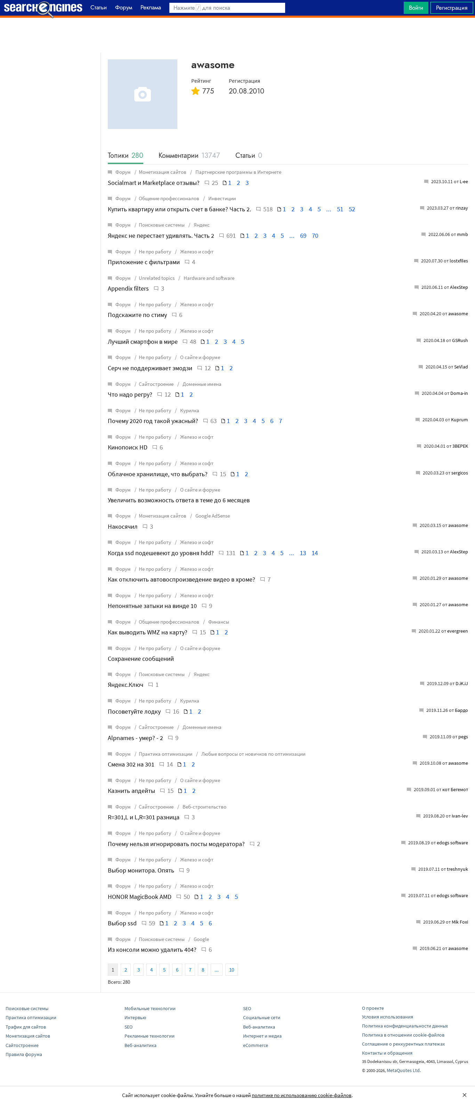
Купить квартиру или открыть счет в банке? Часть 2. (179, 209)
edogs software (452, 842)
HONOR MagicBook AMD (139, 897)
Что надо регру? (130, 394)
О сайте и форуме (199, 357)
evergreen (457, 631)
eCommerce (255, 1045)
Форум (123, 172)
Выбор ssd (122, 923)
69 (303, 235)
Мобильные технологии (150, 1008)
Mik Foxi (460, 922)
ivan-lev (460, 816)
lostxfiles (459, 261)
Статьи (248, 156)
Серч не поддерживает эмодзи (150, 368)
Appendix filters (128, 288)
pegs (463, 736)
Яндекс (201, 224)
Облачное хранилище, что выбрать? (158, 474)
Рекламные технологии (149, 1036)
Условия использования (387, 1017)
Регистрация (451, 7)
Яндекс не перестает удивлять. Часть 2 (161, 236)
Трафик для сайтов (26, 1027)
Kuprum (459, 419)
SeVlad (461, 367)
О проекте (373, 1008)
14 (315, 553)
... (328, 209)
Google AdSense (212, 515)
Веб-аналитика (140, 1045)
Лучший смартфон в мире (143, 342)
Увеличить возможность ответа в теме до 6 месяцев (179, 500)
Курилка (189, 410)
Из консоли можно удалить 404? (152, 949)
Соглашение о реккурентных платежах (403, 1044)
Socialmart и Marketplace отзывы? (154, 183)
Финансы (218, 621)
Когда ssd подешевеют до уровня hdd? (161, 553)
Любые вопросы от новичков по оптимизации (252, 753)
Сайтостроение (156, 384)
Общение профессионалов (169, 198)
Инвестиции (221, 198)
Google (201, 939)
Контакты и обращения (387, 1053)
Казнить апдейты (131, 791)
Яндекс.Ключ (125, 685)
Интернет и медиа (262, 1036)
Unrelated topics (157, 278)
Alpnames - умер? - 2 (135, 738)
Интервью (135, 1017)
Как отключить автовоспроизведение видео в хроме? (181, 579)
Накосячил (123, 526)
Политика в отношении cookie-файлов (403, 1035)
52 (352, 209)
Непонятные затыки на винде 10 (152, 606)
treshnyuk (457, 869)
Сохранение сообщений (141, 659)
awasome (458, 313)
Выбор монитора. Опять (141, 870)
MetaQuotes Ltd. (404, 1070)
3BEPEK (460, 446)
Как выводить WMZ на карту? (147, 632)
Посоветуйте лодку (134, 711)
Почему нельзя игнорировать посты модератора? (176, 844)
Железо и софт (196, 251)
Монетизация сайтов (162, 172)
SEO (128, 1027)
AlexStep (459, 287)
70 (315, 235)
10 (231, 969)
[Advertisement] (237, 35)
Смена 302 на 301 (131, 764)
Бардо (461, 710)
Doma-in (459, 393)
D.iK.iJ (462, 683)
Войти (416, 7)
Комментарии (189, 156)
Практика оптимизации (165, 753)
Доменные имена (202, 384)
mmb (462, 234)
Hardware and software (208, 278)
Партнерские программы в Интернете (237, 172)
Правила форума (24, 1054)
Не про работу (155, 251)
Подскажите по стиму (137, 315)
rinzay (462, 208)
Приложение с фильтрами (144, 262)
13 (303, 553)
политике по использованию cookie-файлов (302, 1095)
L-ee (464, 181)
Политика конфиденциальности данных (405, 1026)
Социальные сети (261, 1017)
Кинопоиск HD (127, 447)
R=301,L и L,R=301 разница (143, 817)
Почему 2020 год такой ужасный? (153, 421)
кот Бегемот (455, 789)
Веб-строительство (204, 806)
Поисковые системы (162, 224)
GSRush (460, 340)
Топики (125, 156)
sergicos (459, 473)
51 (340, 209)
